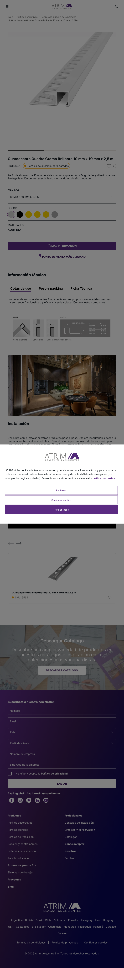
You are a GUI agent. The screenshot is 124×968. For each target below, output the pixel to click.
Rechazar (61, 490)
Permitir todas (61, 509)
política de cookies (104, 478)
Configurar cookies (61, 500)
